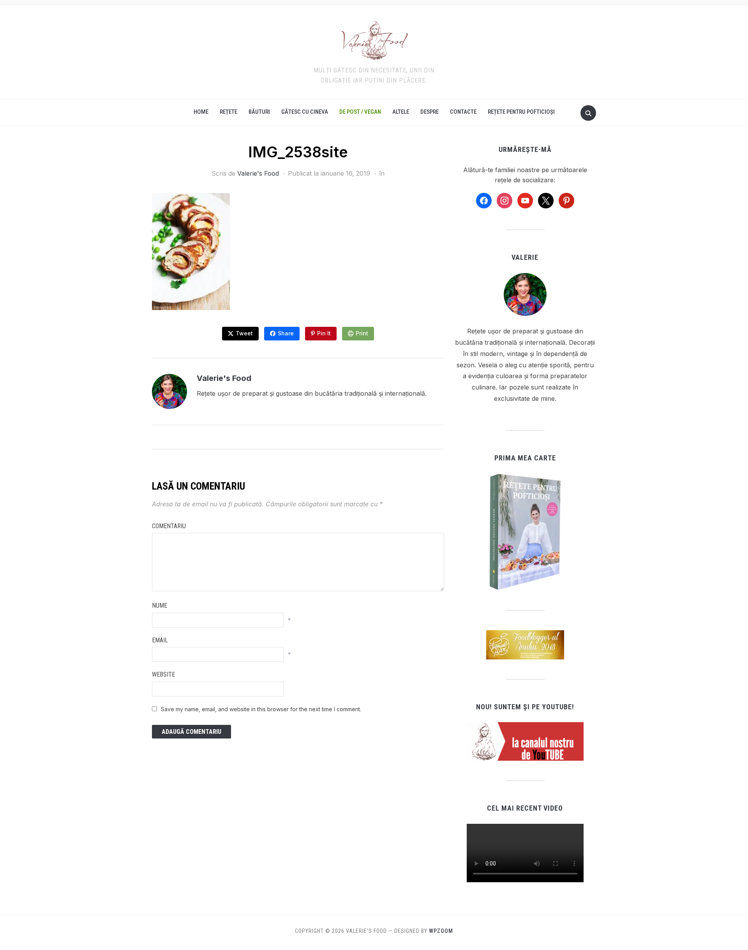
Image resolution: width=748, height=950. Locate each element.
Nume (159, 605)
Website (163, 674)
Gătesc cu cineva (304, 111)
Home (201, 111)
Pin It (324, 333)
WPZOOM (441, 931)
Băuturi (259, 111)
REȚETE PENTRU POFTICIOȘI (521, 111)
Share (286, 333)
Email (160, 640)
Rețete (228, 111)
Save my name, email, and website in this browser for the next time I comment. (261, 709)
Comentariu (169, 526)
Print (362, 333)
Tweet (244, 333)
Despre (429, 111)
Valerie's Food (258, 173)
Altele (400, 111)
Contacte (463, 111)
